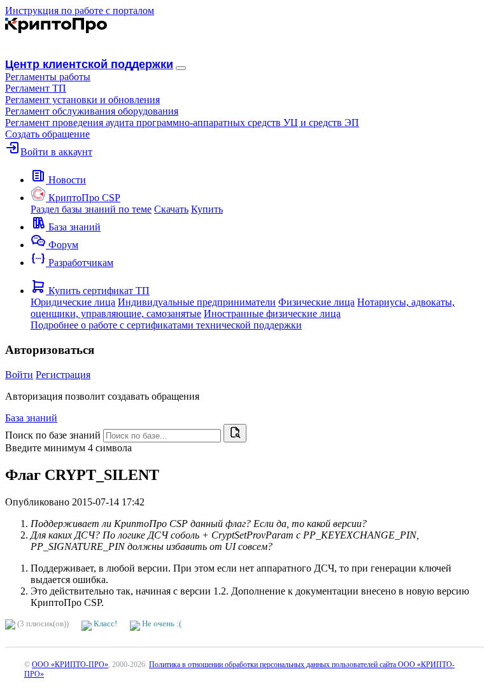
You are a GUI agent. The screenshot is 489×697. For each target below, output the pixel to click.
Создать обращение (47, 134)
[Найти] (234, 433)
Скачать (171, 209)
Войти (19, 374)
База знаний (31, 417)
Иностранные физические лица (272, 313)
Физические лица (316, 302)
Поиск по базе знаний (53, 435)
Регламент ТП (35, 88)
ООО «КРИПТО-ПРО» (70, 664)
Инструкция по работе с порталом (79, 10)
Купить (207, 209)
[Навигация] (181, 68)
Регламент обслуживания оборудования (91, 111)
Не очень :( (160, 623)
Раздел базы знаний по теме (91, 209)
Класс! (104, 623)
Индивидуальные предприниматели (197, 302)
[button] (47, 76)
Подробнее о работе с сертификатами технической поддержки (166, 325)
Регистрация (63, 374)
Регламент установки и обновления (82, 99)
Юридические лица (73, 302)
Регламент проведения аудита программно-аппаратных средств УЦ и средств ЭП (182, 122)
